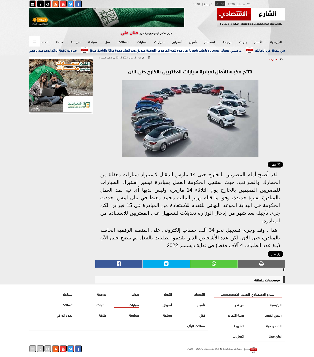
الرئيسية (276, 41)
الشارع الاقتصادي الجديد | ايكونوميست (248, 294)
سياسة (76, 41)
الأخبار (258, 41)
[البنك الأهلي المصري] (61, 85)
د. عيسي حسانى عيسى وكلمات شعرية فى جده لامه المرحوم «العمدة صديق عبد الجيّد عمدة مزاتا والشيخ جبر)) (175, 50)
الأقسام (199, 294)
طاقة (59, 41)
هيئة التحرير (236, 315)
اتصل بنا (238, 336)
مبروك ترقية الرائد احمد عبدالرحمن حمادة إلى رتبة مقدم (46, 50)
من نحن (239, 304)
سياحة (92, 41)
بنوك (243, 41)
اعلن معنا (275, 336)
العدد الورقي (64, 315)
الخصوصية (274, 325)
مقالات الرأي (196, 325)
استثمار (209, 41)
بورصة (227, 41)
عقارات (142, 41)
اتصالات (123, 41)
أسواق (177, 41)
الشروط (239, 325)
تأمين (193, 41)
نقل (107, 41)
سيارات (159, 41)
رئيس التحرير (273, 315)
